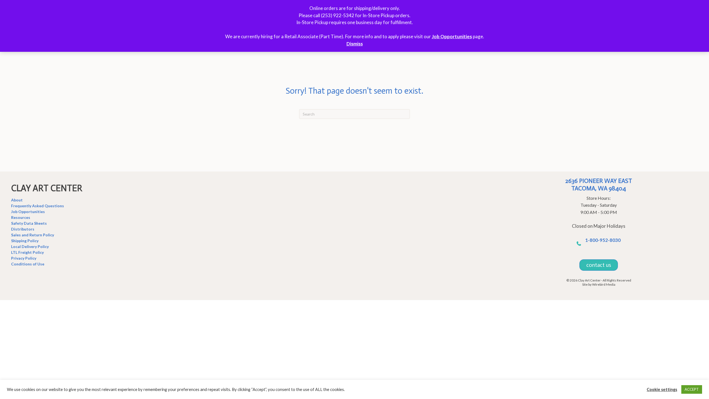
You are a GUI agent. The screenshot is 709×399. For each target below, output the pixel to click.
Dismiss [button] (354, 44)
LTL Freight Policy (27, 252)
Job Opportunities (452, 36)
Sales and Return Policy (32, 234)
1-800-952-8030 (603, 240)
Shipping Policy (24, 240)
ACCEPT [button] (692, 389)
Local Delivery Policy (30, 246)
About (17, 200)
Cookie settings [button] (662, 389)
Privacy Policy (23, 258)
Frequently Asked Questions (37, 205)
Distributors (22, 229)
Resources (20, 217)
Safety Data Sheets (29, 223)
